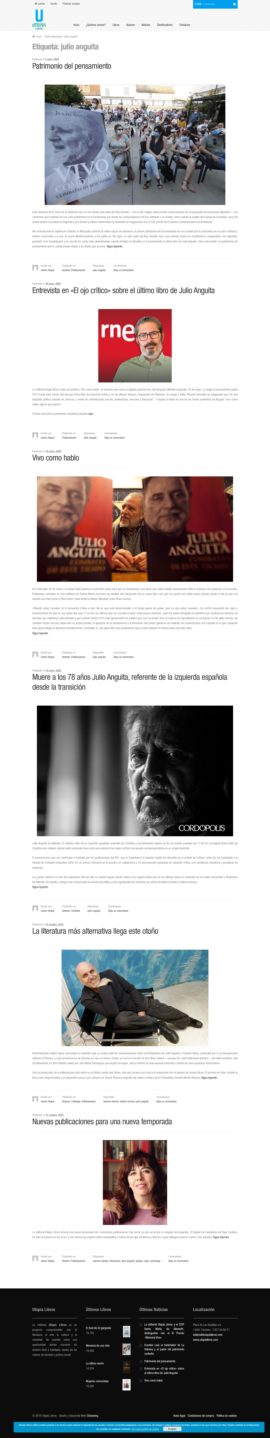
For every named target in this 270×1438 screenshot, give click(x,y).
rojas (146, 1261)
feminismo (115, 1261)
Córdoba (75, 911)
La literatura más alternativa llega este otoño (95, 932)
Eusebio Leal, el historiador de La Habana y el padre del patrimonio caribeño (164, 1350)
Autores (130, 25)
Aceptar (172, 1428)
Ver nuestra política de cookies (145, 1428)
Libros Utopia (47, 270)
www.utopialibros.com (205, 1340)
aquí (90, 414)
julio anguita (99, 270)
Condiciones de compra (201, 1416)
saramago (155, 1261)
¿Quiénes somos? (96, 25)
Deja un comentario (124, 270)
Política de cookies (227, 1416)
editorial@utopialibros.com (207, 1335)
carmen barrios (111, 1102)
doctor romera (127, 1102)
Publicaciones (78, 270)
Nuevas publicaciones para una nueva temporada (102, 1123)
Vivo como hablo (55, 459)
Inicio (76, 25)
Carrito (53, 4)
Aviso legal (179, 1416)
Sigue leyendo (114, 246)
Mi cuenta (40, 4)
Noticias (146, 25)
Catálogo (75, 1102)
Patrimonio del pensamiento (71, 67)
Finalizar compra (71, 4)
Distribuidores (165, 25)
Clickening (92, 1416)
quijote (139, 1261)
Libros (116, 25)
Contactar (184, 25)
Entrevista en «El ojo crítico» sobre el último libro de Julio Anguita (123, 291)
